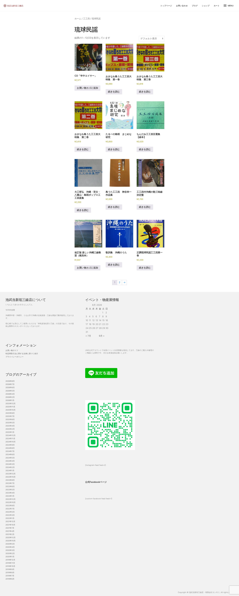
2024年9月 (10, 445)
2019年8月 (10, 573)
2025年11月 (10, 407)
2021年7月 (10, 528)
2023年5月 (10, 490)
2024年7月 (10, 451)
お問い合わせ (182, 5)
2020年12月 (10, 537)
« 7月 (88, 335)
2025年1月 (10, 432)
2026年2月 (10, 397)
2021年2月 (10, 534)
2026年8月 (10, 381)
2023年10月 (10, 477)
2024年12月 (10, 435)
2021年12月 (10, 521)
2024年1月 (10, 470)
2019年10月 (10, 566)
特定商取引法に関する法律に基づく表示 (22, 354)
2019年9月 (10, 569)
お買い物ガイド (12, 350)
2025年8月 (10, 413)
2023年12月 (10, 474)
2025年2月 (10, 429)
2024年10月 (10, 442)
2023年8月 (10, 480)
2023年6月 (10, 486)
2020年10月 (10, 541)
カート (216, 5)
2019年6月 (10, 579)
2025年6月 (10, 419)
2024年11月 (10, 439)
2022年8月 (10, 506)
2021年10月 (10, 525)
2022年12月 (10, 499)
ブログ (195, 5)
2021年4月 (10, 531)
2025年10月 (10, 410)
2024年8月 (10, 448)
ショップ (206, 5)
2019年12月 (10, 560)
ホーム (78, 18)
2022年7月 (10, 509)
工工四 (86, 18)
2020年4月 (10, 547)
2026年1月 (10, 400)
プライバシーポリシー (15, 357)
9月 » (101, 335)
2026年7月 (10, 384)
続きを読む (114, 91)
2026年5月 (10, 391)
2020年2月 (10, 553)
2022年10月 (10, 502)
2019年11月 (10, 563)
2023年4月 (10, 493)
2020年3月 (10, 550)
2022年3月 (10, 515)
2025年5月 (10, 423)
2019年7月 (10, 576)
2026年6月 (10, 387)
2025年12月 (10, 404)
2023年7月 (10, 483)
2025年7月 (10, 416)
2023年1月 (10, 496)
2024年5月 (10, 458)
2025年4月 (10, 426)
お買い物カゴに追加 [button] (87, 88)
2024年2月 (10, 467)
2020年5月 (10, 544)
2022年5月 (10, 512)
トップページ (166, 5)
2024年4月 (10, 461)
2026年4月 (10, 394)
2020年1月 (10, 557)
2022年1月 (10, 518)
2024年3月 (10, 464)
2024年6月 (10, 454)
